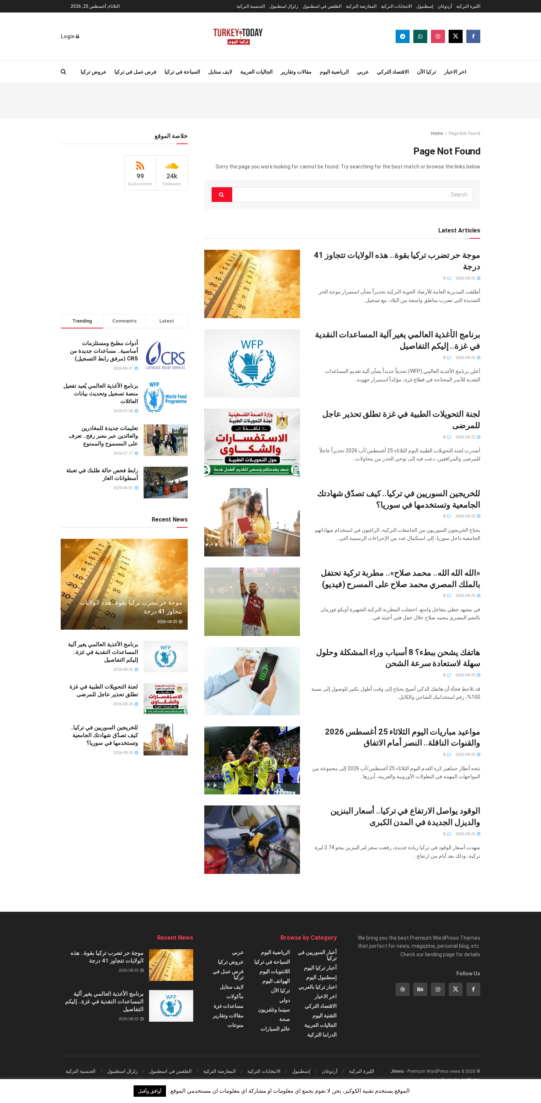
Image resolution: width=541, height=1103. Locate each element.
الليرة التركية (468, 6)
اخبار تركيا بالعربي (317, 987)
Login (68, 36)
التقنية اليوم (324, 1015)
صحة (284, 1019)
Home (437, 133)
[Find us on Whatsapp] (420, 36)
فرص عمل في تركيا (135, 72)
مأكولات (235, 996)
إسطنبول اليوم (321, 977)
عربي (363, 72)
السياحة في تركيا (182, 72)
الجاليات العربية (256, 72)
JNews (397, 1071)
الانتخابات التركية (396, 6)
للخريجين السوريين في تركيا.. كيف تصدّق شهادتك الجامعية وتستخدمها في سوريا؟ (104, 735)
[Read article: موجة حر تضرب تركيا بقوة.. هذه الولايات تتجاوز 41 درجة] (252, 284)
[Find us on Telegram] (403, 36)
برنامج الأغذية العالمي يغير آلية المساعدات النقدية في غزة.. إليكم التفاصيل (103, 652)
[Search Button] (63, 72)
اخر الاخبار (455, 72)
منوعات (235, 1025)
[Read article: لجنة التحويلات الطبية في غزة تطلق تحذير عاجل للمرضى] (252, 443)
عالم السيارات (275, 1029)
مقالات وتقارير (296, 72)
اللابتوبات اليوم (274, 971)
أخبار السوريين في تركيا (317, 955)
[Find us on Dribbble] (403, 989)
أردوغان (445, 6)
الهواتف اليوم (276, 981)
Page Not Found (464, 133)
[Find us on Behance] (420, 989)
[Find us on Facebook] (473, 36)
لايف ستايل (220, 72)
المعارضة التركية (361, 6)
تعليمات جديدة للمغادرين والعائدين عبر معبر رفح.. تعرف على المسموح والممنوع (103, 436)
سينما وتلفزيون (274, 1010)
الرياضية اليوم (334, 72)
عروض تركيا (93, 72)
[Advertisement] (270, 99)
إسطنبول (424, 6)
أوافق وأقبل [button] (150, 1091)
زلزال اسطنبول (283, 6)
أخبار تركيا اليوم (320, 968)
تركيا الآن (426, 72)
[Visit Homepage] (238, 36)
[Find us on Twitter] (456, 36)
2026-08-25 (465, 278)
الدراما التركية (322, 1035)
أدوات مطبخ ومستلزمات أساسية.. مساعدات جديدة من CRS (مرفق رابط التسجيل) (104, 351)
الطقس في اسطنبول (322, 6)
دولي (284, 1000)
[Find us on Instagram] (438, 36)
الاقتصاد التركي (393, 72)
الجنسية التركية (251, 6)
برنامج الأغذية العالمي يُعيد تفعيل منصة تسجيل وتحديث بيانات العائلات (100, 394)
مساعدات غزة (229, 1006)
